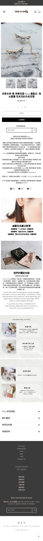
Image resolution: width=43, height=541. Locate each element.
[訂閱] (34, 130)
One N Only (24, 530)
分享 (22, 188)
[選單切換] (4, 12)
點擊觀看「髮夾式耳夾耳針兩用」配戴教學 (22, 234)
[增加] (25, 107)
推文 (13, 188)
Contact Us (21, 459)
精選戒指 (21, 487)
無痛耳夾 (21, 479)
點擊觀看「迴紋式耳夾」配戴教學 (22, 231)
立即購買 (21, 120)
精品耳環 (21, 477)
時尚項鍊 (21, 482)
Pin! (30, 188)
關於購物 (6, 418)
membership (21, 449)
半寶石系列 (21, 490)
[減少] (18, 107)
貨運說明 (6, 431)
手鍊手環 (21, 485)
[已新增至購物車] (39, 11)
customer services (21, 467)
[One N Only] (21, 12)
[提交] (34, 510)
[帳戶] (35, 11)
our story (21, 446)
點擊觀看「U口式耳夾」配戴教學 (22, 229)
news (21, 451)
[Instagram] (19, 523)
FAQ (21, 456)
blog (21, 454)
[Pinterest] (24, 523)
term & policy (21, 469)
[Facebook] (21, 523)
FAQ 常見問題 (8, 411)
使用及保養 (7, 425)
